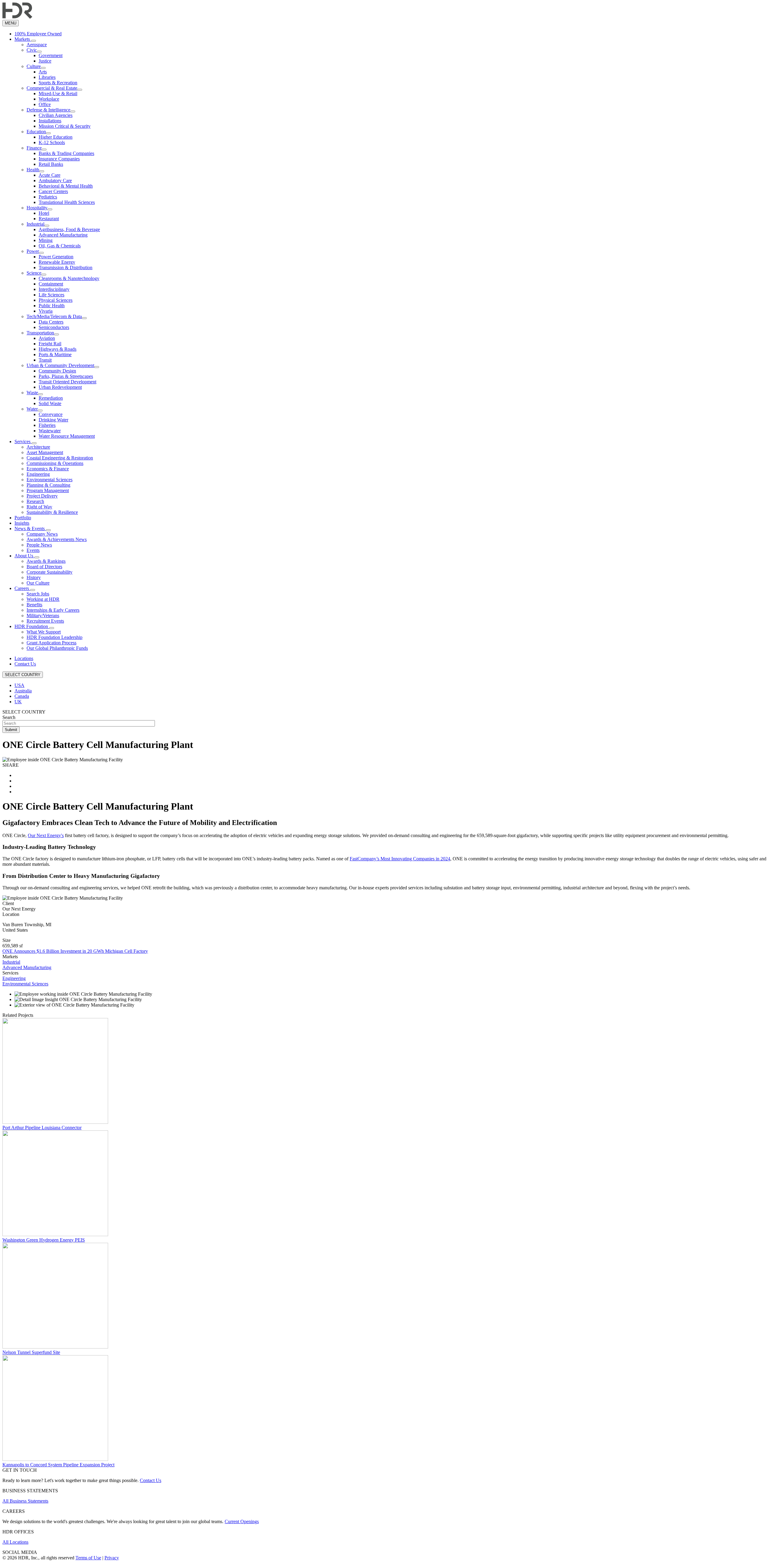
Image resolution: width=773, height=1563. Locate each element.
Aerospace (37, 44)
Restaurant (49, 218)
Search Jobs (38, 593)
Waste (32, 392)
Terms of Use (88, 1557)
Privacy (111, 1557)
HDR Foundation (31, 626)
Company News (42, 534)
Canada (21, 696)
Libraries (47, 77)
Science (34, 273)
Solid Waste (50, 403)
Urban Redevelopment (60, 387)
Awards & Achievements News (57, 539)
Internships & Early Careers (53, 610)
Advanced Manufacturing (63, 234)
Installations (50, 120)
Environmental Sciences (49, 479)
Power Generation (56, 256)
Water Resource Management (67, 436)
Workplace (49, 99)
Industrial (35, 224)
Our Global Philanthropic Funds (57, 648)
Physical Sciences (55, 300)
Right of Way (39, 506)
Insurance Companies (59, 158)
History (34, 577)
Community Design (57, 370)
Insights (21, 523)
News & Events (30, 528)
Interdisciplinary (54, 289)
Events (33, 550)
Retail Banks (51, 164)
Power (33, 251)
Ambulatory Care (55, 180)
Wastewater (50, 430)
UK (18, 701)
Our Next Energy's (46, 835)
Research (35, 501)
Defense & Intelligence (48, 109)
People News (39, 544)
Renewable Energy (57, 262)
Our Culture (38, 582)
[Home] (17, 17)
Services (23, 441)
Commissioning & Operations (55, 463)
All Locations (15, 1542)
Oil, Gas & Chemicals (60, 245)
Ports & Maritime (55, 354)
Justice (45, 60)
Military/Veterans (43, 615)
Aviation (47, 338)
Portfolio (22, 517)
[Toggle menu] (33, 41)
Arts (43, 71)
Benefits (34, 604)
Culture (34, 66)
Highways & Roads (57, 349)
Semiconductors (54, 327)
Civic (32, 50)
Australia (23, 690)
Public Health (52, 305)
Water (32, 408)
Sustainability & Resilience (52, 512)
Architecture (38, 447)
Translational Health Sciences (67, 202)
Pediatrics (48, 196)
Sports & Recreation (58, 82)
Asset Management (45, 452)
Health (33, 169)
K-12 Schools (52, 142)
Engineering (38, 474)
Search (8, 717)
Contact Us (25, 663)
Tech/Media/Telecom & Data (54, 316)
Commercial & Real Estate (52, 88)
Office (45, 104)
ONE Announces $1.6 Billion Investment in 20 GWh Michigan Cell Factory (75, 951)
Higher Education (55, 137)
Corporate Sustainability (49, 572)
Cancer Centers (53, 191)
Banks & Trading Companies (66, 153)
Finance (34, 147)
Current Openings (242, 1521)
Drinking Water (53, 419)
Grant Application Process (51, 642)
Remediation (51, 398)
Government (51, 55)
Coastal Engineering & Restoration (60, 457)
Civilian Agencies (55, 115)
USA (19, 685)
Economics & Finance (48, 468)
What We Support (44, 631)
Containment (51, 283)
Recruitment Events (45, 621)
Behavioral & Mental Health (66, 186)
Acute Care (49, 175)
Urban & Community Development (60, 365)
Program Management (48, 490)
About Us (24, 555)
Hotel (44, 213)
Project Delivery (42, 495)
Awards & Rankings (46, 561)
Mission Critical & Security (65, 126)
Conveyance (51, 414)
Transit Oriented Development (67, 381)
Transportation (40, 332)
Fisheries (47, 425)
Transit (45, 360)
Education (36, 131)
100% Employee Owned (38, 33)
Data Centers (51, 321)
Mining (46, 240)
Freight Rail (50, 343)
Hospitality (37, 207)
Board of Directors (44, 566)
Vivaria (46, 311)
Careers (22, 588)
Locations (23, 658)
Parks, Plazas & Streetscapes (66, 376)
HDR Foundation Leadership (54, 637)
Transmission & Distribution (65, 267)
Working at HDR (43, 599)
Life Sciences (51, 294)
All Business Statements (25, 1500)
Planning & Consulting (48, 485)
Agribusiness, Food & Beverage (69, 229)
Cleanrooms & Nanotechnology (69, 278)
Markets (22, 39)
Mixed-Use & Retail (58, 93)
